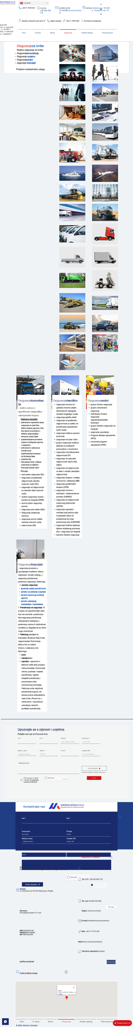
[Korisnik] (111, 857)
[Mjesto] (84, 8)
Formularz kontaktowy (92, 21)
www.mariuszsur (89, 942)
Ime (19, 738)
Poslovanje (85, 738)
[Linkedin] (101, 14)
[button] (94, 768)
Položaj (63, 738)
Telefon (42, 750)
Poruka (24, 859)
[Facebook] (101, 4)
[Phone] (19, 8)
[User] (20, 20)
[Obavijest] (17, 971)
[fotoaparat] (120, 816)
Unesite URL (86, 750)
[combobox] (27, 754)
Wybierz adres (22, 750)
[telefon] (80, 869)
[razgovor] (80, 952)
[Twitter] (101, 9)
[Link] (64, 20)
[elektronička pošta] (57, 8)
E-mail (63, 750)
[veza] (80, 931)
